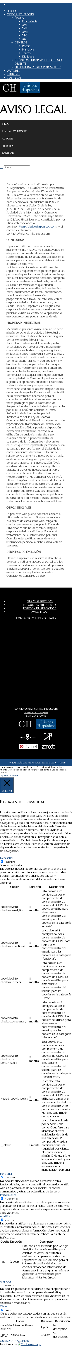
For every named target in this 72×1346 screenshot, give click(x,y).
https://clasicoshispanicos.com (37, 226)
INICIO (5, 123)
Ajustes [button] (4, 775)
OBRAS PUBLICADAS (40, 601)
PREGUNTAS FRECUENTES (39, 605)
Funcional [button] (6, 1173)
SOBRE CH (8, 153)
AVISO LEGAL (39, 612)
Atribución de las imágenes (36, 712)
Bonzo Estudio (60, 763)
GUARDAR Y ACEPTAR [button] (14, 1340)
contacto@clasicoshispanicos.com (36, 708)
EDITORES (7, 146)
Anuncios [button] (5, 1281)
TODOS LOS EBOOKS (14, 131)
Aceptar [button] (14, 775)
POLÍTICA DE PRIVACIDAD (39, 608)
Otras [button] (3, 1306)
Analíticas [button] (6, 1216)
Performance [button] (8, 1195)
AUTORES (7, 138)
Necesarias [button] (6, 858)
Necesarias (10, 862)
